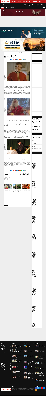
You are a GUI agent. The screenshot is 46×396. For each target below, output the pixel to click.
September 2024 (34, 179)
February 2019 (34, 250)
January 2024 (34, 187)
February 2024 (34, 186)
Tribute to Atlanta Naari (3, 371)
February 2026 (34, 161)
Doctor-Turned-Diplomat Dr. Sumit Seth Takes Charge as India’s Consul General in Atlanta (30, 362)
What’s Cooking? (29, 5)
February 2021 (34, 224)
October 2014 (34, 305)
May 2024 (33, 183)
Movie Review (2, 363)
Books (1, 350)
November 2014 (34, 304)
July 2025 (33, 168)
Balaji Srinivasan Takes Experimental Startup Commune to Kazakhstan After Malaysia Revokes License (42, 358)
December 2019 (34, 239)
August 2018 (33, 256)
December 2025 (34, 163)
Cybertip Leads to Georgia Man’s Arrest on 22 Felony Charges (30, 373)
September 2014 (34, 306)
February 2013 (34, 326)
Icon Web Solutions (27, 395)
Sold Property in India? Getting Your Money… (11, 7)
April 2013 (33, 324)
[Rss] (36, 390)
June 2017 (33, 271)
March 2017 (33, 274)
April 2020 (33, 235)
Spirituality (2, 367)
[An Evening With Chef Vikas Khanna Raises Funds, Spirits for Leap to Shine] (25, 346)
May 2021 (33, 221)
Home (12, 1)
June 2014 (33, 309)
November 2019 (34, 240)
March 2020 (33, 236)
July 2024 (33, 181)
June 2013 (33, 322)
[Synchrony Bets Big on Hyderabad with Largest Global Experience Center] (37, 363)
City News (1, 5)
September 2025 (34, 166)
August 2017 (33, 269)
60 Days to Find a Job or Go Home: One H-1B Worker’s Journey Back (36, 140)
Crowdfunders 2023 (35, 1)
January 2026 (34, 162)
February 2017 (34, 275)
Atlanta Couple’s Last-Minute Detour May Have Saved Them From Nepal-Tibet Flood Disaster (36, 130)
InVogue (2, 361)
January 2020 (34, 238)
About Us (15, 1)
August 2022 (33, 205)
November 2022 (34, 202)
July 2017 (33, 270)
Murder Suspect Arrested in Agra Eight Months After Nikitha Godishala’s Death (37, 127)
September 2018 (34, 255)
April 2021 (33, 222)
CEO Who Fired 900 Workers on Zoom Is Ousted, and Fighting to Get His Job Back (42, 346)
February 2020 (34, 237)
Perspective (41, 1)
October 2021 (34, 216)
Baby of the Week (3, 346)
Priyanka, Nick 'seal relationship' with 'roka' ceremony (7, 191)
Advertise (23, 1)
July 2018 (33, 257)
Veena (5, 57)
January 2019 (34, 251)
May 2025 (33, 170)
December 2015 (34, 290)
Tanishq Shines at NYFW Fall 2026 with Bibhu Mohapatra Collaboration (18, 372)
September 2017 (34, 268)
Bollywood (2, 348)
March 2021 (33, 223)
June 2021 (33, 220)
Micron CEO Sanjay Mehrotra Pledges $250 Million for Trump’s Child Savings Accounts (42, 380)
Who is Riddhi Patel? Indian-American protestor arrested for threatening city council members (36, 137)
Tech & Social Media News (4, 369)
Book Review (2, 349)
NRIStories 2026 (42, 5)
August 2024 (33, 180)
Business (2, 351)
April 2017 (33, 273)
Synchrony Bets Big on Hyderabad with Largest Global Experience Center (42, 363)
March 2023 (33, 198)
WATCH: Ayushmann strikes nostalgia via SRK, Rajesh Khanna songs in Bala (17, 191)
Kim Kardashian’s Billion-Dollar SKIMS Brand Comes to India (19, 346)
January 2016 (34, 289)
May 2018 (33, 259)
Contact (30, 1)
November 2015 (34, 291)
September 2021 (34, 217)
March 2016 (33, 287)
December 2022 (34, 201)
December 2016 (34, 277)
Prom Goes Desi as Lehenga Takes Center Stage (19, 356)
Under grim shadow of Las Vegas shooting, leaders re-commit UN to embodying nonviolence (25, 174)
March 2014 (33, 312)
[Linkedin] (40, 388)
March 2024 (33, 185)
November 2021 (34, 215)
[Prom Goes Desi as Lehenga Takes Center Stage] (14, 356)
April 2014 (33, 311)
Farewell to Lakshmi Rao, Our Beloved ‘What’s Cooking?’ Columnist (36, 146)
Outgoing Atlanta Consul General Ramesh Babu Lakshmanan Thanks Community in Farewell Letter (30, 368)
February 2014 (34, 313)
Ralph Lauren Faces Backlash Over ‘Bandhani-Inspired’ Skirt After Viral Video (19, 367)
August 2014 (33, 307)
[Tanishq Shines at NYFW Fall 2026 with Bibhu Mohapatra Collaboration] (14, 372)
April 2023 (33, 197)
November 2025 (34, 164)
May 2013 (33, 323)
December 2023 (34, 188)
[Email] (44, 8)
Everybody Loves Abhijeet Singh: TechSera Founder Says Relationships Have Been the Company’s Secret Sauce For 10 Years (41, 374)
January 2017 (34, 276)
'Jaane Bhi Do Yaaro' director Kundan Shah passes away (26, 190)
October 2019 (34, 241)
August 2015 (33, 294)
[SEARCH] (41, 113)
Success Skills (2, 368)
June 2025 (33, 169)
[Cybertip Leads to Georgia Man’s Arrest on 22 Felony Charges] (25, 373)
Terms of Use (19, 1)
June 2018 (33, 258)
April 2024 (33, 184)
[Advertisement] (23, 22)
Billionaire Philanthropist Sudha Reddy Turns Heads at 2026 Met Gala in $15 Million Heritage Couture (19, 361)
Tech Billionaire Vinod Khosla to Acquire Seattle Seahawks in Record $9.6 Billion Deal (42, 368)
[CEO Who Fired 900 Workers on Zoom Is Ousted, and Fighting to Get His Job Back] (37, 346)
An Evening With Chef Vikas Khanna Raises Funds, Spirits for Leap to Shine (30, 346)
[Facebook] (36, 388)
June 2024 (33, 182)
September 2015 (34, 293)
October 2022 (34, 203)
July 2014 (33, 308)
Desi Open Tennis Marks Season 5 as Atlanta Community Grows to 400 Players (36, 122)
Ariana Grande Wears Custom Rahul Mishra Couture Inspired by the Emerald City (19, 377)
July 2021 (33, 219)
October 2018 (34, 254)
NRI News (3, 5)
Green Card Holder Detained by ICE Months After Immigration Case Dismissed (36, 143)
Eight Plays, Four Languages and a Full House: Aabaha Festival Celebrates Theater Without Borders (30, 378)
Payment (27, 1)
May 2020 (33, 234)
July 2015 (33, 295)
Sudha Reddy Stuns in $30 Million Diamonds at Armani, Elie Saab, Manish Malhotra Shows (19, 351)
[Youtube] (43, 8)
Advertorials (2, 345)
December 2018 (34, 252)
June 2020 (33, 233)
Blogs (1, 347)
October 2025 (34, 165)
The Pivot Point (25, 5)
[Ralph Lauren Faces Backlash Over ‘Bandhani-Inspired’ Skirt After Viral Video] (14, 367)
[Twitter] (38, 388)
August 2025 (33, 167)
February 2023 (34, 199)
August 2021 (33, 218)
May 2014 (33, 310)
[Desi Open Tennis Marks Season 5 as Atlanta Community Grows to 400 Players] (25, 351)
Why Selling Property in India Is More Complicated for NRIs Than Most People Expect (42, 351)
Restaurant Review (38, 5)
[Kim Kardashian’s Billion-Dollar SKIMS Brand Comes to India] (14, 346)
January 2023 (34, 200)
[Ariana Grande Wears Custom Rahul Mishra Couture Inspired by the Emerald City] (14, 377)
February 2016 (34, 288)
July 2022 (33, 206)
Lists (1, 362)
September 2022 (34, 204)
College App (32, 5)
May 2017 (33, 272)
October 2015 (34, 292)
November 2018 (34, 253)
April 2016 (33, 286)
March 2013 (33, 325)
